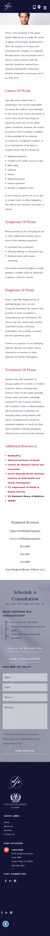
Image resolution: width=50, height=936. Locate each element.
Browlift (25, 546)
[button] (25, 648)
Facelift (25, 554)
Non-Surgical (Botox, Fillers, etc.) (25, 569)
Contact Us (9, 834)
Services (8, 830)
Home (6, 822)
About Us (8, 826)
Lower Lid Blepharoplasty (25, 538)
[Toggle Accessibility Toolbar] (6, 924)
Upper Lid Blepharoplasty (25, 530)
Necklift (25, 561)
